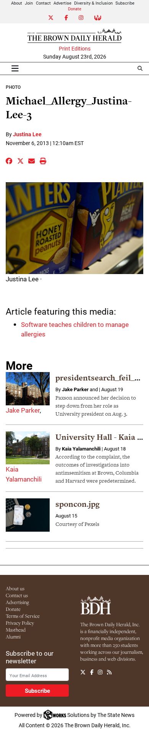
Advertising (17, 602)
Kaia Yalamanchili (81, 448)
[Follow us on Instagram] (100, 672)
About (16, 3)
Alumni (13, 636)
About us (15, 588)
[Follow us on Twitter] (83, 672)
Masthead (16, 629)
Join (29, 3)
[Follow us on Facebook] (92, 672)
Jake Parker (23, 410)
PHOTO (13, 87)
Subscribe (124, 3)
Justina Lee (27, 134)
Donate (74, 8)
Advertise (62, 3)
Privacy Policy (20, 622)
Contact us (17, 595)
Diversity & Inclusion (93, 3)
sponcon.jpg (77, 503)
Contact (43, 3)
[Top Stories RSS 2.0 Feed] (109, 672)
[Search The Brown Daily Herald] (140, 68)
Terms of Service (23, 615)
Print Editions (75, 48)
